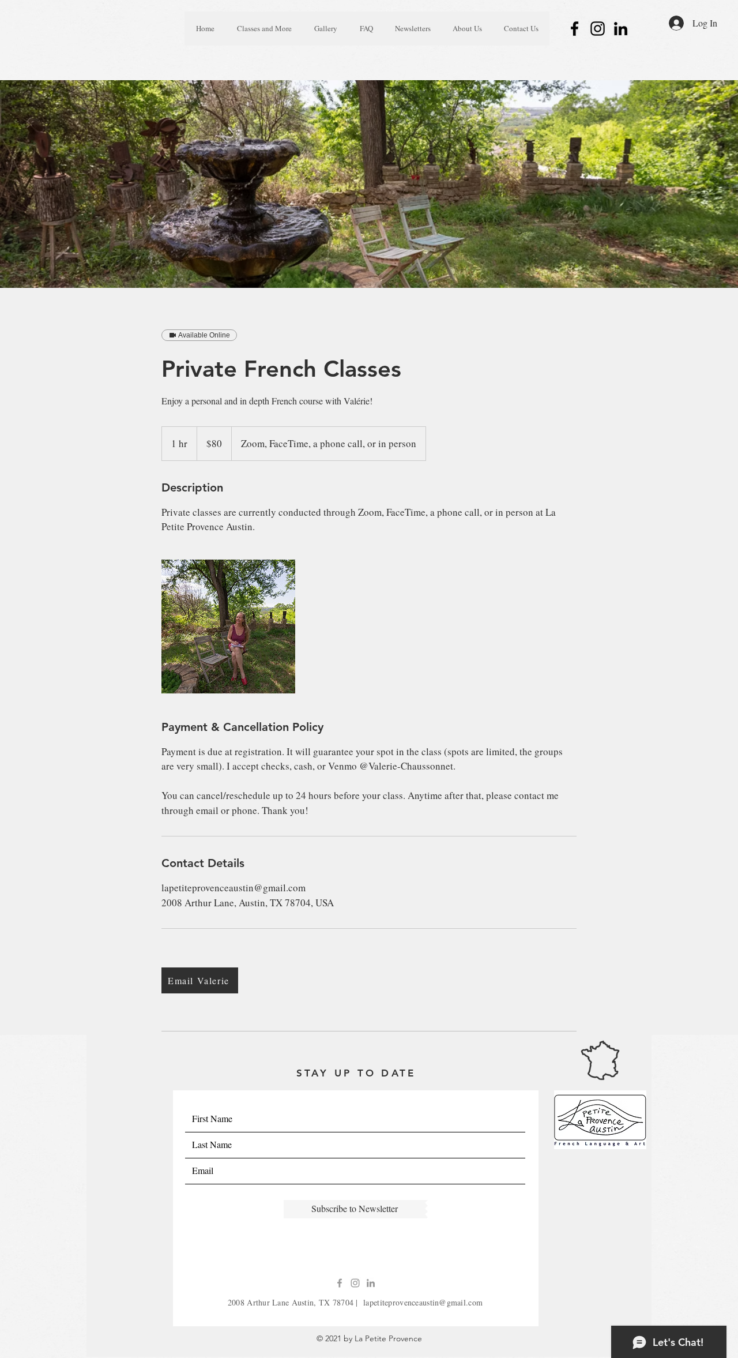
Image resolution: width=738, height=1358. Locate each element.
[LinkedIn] (620, 28)
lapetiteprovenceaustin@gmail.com (423, 1302)
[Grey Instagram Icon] (355, 1283)
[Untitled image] (228, 626)
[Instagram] (597, 28)
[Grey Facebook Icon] (339, 1283)
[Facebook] (574, 28)
